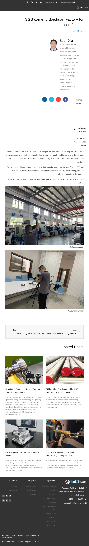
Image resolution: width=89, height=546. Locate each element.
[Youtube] (40, 2)
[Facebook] (7, 496)
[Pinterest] (3, 500)
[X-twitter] (51, 99)
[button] (45, 7)
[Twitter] (36, 2)
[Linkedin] (27, 2)
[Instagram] (31, 2)
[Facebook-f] (65, 99)
